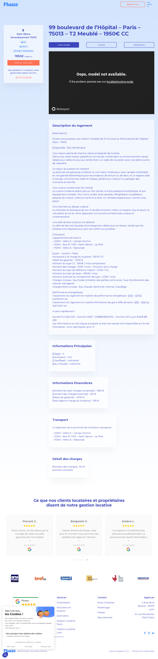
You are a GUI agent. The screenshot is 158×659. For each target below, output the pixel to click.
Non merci (11, 647)
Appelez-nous (133, 4)
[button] (5, 655)
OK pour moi (46, 647)
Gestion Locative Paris (66, 623)
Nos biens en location (64, 609)
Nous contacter (106, 602)
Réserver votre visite (23, 63)
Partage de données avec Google (18, 636)
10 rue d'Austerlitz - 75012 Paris (144, 616)
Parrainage (104, 607)
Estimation (63, 615)
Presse (101, 612)
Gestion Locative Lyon (66, 631)
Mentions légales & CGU (119, 651)
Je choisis (28, 647)
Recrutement (105, 617)
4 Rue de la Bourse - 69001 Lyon (146, 606)
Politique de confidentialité (143, 651)
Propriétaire (63, 602)
